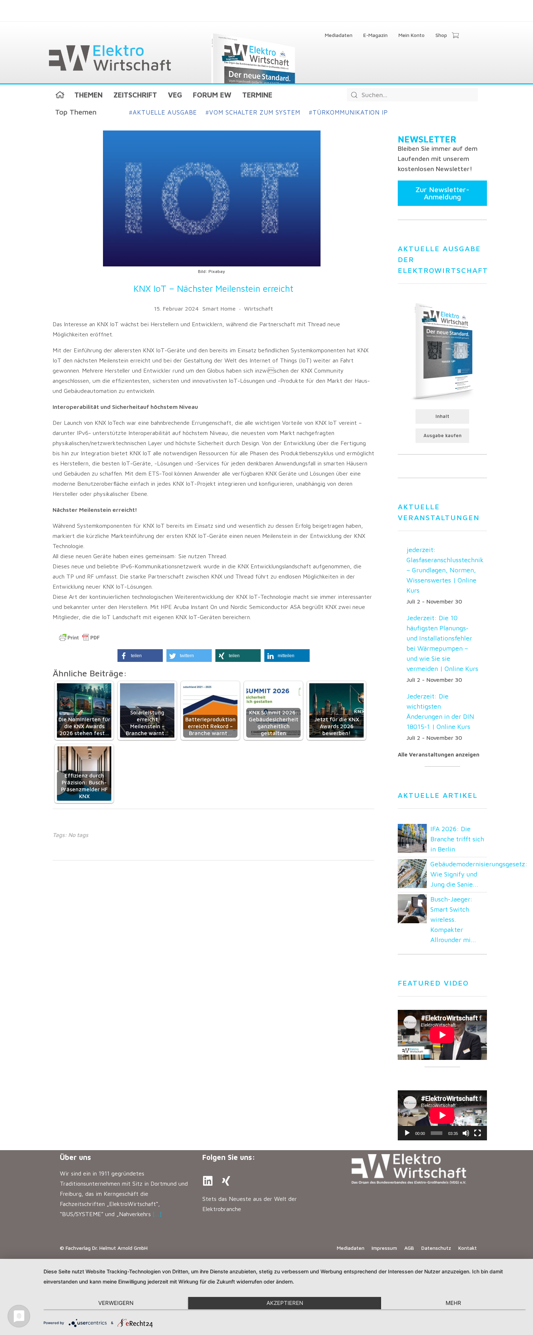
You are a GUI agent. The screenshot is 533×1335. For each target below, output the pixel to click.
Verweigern (115, 1302)
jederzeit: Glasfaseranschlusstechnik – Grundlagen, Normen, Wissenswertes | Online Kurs (445, 570)
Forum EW (212, 95)
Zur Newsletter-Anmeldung (443, 193)
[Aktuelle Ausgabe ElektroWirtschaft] (442, 351)
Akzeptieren (284, 1302)
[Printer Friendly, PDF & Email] (79, 637)
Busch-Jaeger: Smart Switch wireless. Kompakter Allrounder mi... (453, 919)
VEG (175, 95)
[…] (157, 1214)
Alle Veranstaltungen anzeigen (438, 754)
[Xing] (225, 1181)
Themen (88, 95)
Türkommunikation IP (348, 112)
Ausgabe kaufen (442, 435)
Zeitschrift (135, 95)
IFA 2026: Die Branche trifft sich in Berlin (457, 839)
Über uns (75, 1157)
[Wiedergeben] (407, 1133)
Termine (257, 95)
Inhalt (442, 416)
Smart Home (219, 308)
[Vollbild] (477, 1133)
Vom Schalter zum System (253, 112)
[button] (140, 655)
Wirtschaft (258, 308)
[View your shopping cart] (455, 36)
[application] (442, 1115)
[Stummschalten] (466, 1133)
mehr (453, 1302)
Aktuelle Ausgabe (163, 112)
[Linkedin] (207, 1181)
